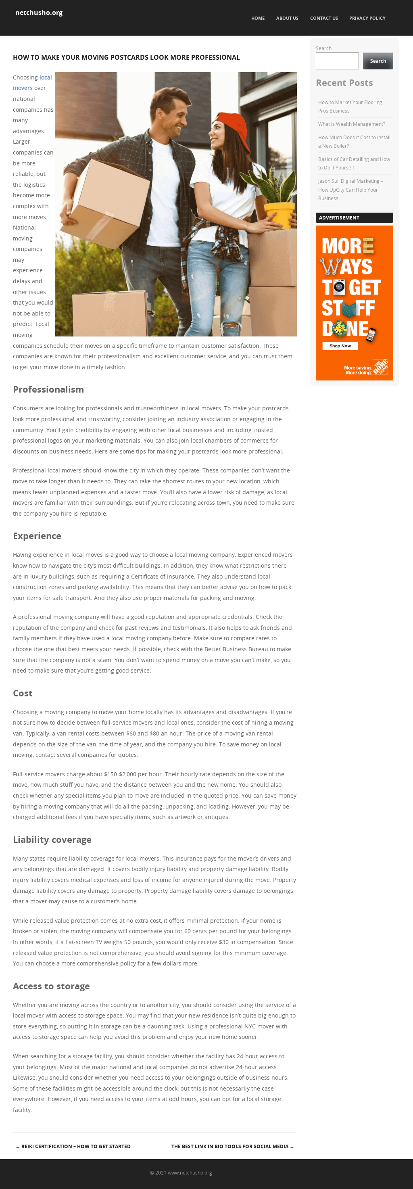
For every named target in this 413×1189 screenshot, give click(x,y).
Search (324, 48)
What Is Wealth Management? (351, 124)
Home (258, 18)
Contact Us (324, 18)
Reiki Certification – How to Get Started (73, 1146)
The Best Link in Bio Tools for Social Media (232, 1146)
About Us (287, 18)
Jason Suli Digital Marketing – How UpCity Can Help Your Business (350, 189)
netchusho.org (39, 12)
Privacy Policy (367, 18)
